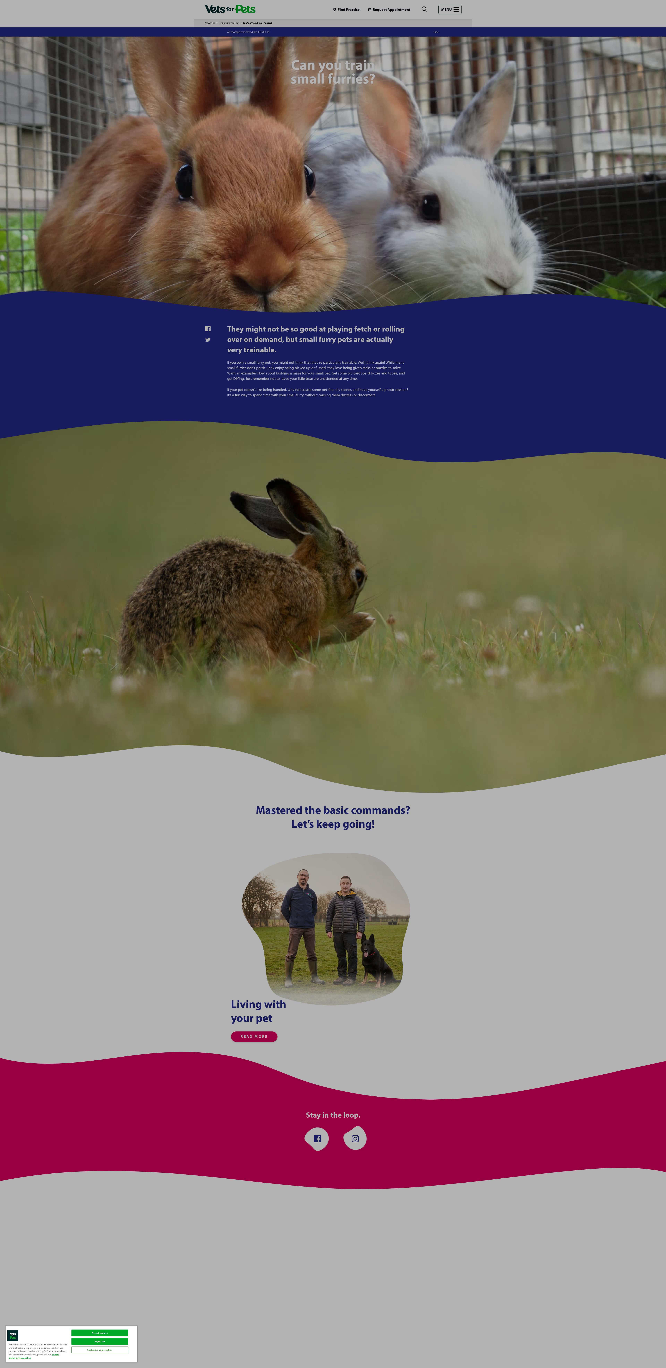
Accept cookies (100, 1332)
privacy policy (23, 1357)
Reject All (100, 1341)
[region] (71, 1344)
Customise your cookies (100, 1349)
